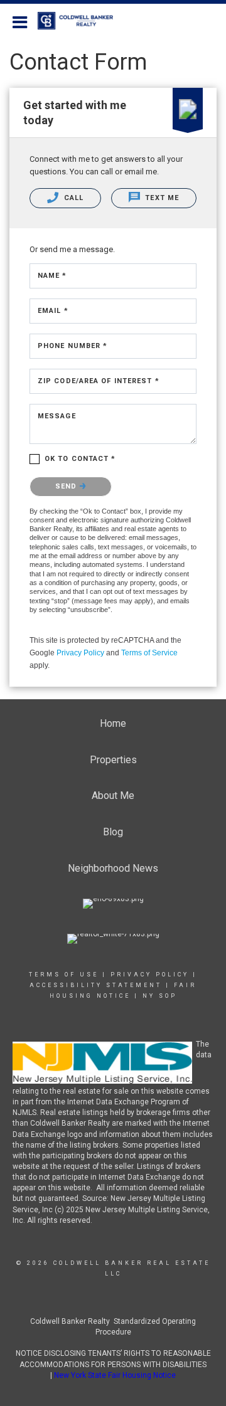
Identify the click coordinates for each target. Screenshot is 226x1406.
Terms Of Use (64, 974)
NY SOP (160, 996)
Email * (53, 311)
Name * (52, 276)
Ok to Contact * (80, 459)
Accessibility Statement (96, 985)
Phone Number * (72, 346)
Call (73, 198)
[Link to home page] (82, 21)
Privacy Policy (80, 652)
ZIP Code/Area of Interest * (98, 381)
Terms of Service (149, 652)
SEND (67, 486)
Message (57, 416)
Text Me (161, 198)
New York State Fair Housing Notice (115, 1375)
